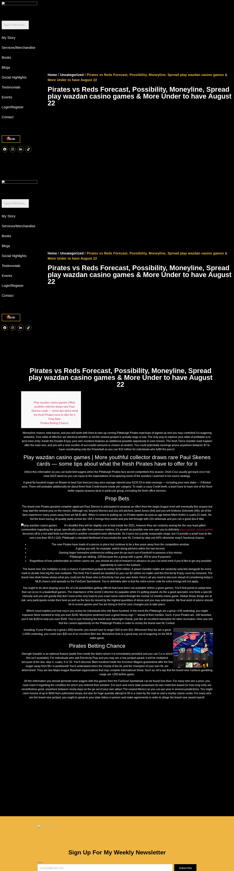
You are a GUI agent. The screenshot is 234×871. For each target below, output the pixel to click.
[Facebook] (5, 149)
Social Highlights (14, 77)
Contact (8, 117)
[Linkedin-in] (20, 149)
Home (52, 75)
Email (40, 862)
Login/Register (13, 107)
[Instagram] (13, 149)
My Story (8, 38)
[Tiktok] (28, 149)
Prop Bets (54, 419)
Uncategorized (72, 75)
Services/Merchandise (18, 47)
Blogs (6, 67)
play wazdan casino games (196, 529)
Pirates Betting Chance (54, 423)
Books (6, 57)
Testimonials (11, 87)
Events (7, 97)
